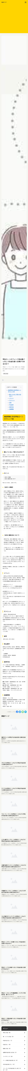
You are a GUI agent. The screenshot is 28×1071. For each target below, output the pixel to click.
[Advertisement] (14, 19)
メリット (11, 398)
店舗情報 (11, 409)
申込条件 (11, 404)
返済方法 (11, 407)
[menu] (25, 2)
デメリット (12, 400)
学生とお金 (6, 373)
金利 (10, 402)
